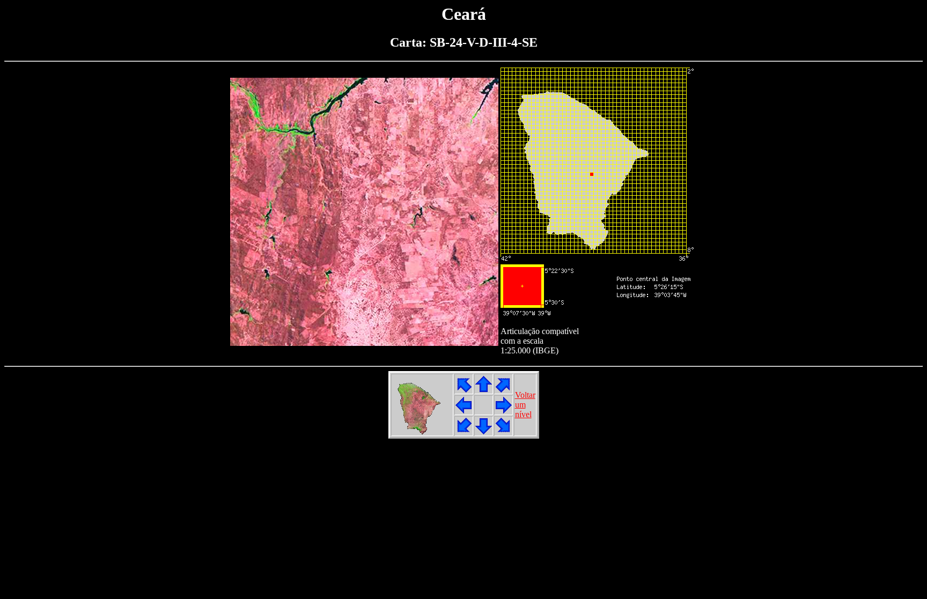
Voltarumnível (525, 404)
